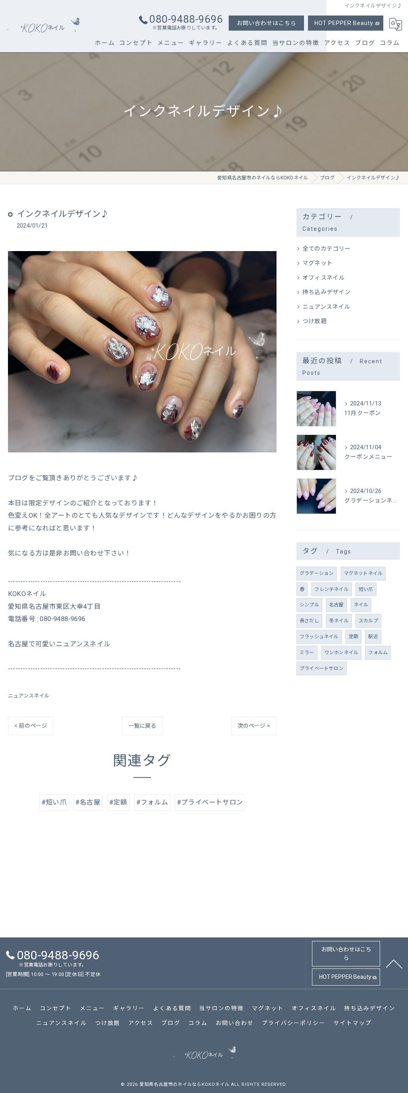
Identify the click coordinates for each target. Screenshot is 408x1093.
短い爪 (366, 589)
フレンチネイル (331, 589)
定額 (353, 636)
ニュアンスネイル (29, 696)
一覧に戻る (142, 726)
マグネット (317, 263)
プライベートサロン (321, 668)
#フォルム (152, 802)
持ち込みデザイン (326, 292)
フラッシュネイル (319, 636)
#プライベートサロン (210, 802)
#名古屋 (87, 802)
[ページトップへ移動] (394, 963)
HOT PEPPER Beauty (343, 23)
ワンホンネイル (341, 652)
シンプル (309, 605)
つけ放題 (314, 321)
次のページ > (253, 726)
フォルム (378, 652)
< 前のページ (30, 726)
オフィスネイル (323, 278)
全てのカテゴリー (326, 248)
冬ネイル (339, 620)
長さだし (309, 620)
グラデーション (316, 573)
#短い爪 (54, 802)
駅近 (373, 636)
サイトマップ (352, 1023)
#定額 (118, 802)
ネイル (361, 605)
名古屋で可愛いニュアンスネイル (59, 644)
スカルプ (368, 620)
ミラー (307, 652)
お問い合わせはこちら (266, 23)
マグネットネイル (363, 573)
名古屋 (336, 605)
